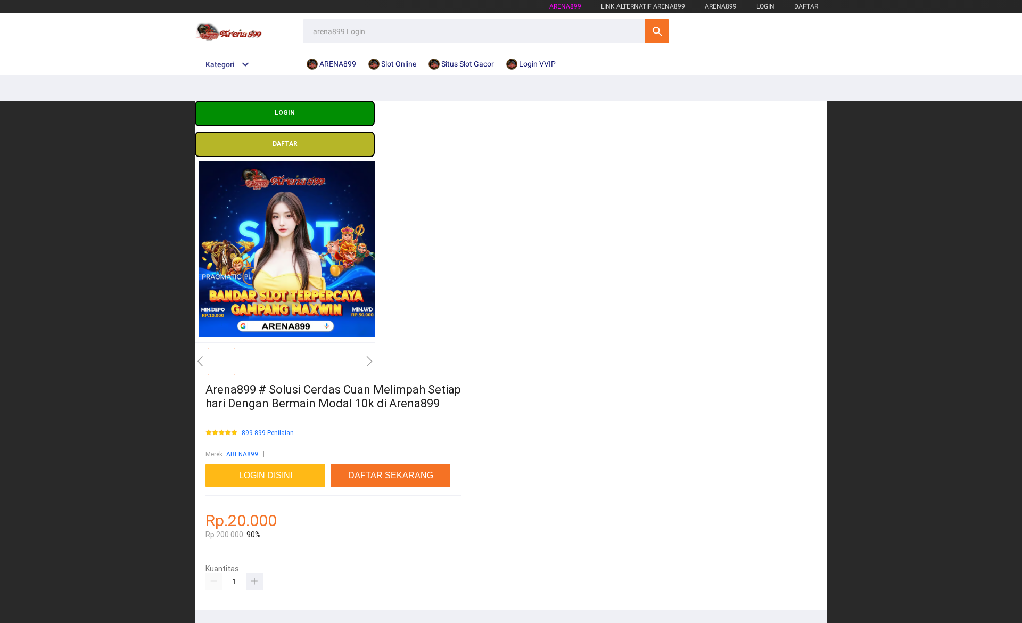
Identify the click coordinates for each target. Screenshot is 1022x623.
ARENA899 (242, 454)
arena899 (565, 6)
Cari (657, 31)
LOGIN (765, 6)
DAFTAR (806, 6)
